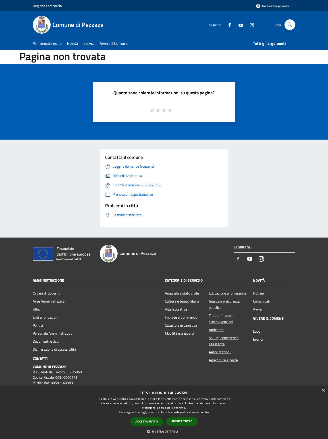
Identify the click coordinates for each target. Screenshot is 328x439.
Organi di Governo (46, 293)
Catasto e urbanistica (181, 325)
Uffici (37, 309)
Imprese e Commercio (181, 317)
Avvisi (257, 309)
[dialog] (164, 412)
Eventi (258, 339)
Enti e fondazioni (45, 317)
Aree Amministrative (48, 301)
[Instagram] (250, 25)
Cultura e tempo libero (182, 301)
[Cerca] (289, 24)
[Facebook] (227, 25)
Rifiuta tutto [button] (182, 421)
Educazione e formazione (228, 293)
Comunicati (261, 301)
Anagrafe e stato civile (182, 293)
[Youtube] (239, 25)
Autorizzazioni (219, 352)
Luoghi (258, 331)
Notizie (258, 293)
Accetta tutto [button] (146, 421)
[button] (164, 431)
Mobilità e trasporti (179, 333)
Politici (38, 325)
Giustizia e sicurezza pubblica (224, 304)
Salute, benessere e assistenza (224, 341)
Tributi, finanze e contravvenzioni (221, 318)
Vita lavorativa (176, 309)
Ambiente (216, 329)
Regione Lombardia (47, 5)
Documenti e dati (46, 341)
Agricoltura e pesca (223, 360)
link (207, 412)
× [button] (323, 390)
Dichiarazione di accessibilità (54, 349)
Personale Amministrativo (52, 333)
